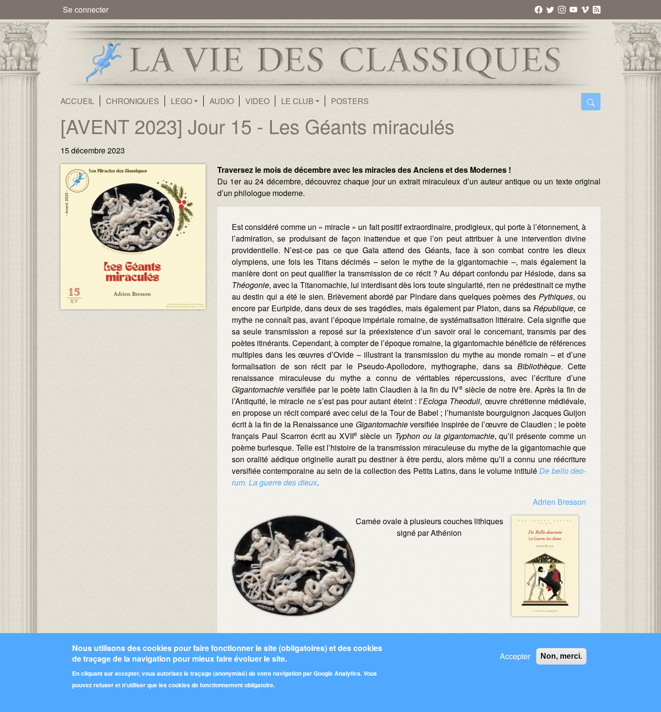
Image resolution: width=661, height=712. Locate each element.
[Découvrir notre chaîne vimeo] (585, 9)
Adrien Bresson (559, 501)
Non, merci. (561, 656)
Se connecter (85, 9)
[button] (293, 610)
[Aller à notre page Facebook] (539, 9)
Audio (222, 100)
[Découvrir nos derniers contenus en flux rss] (597, 9)
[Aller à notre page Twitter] (551, 9)
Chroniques (132, 100)
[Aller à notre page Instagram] (562, 9)
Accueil (77, 100)
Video (257, 100)
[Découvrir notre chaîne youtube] (574, 9)
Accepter (515, 656)
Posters (350, 100)
